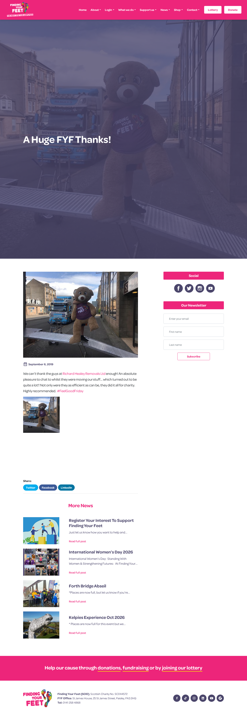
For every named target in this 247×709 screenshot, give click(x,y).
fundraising (136, 667)
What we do (126, 10)
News (164, 10)
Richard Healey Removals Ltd (84, 373)
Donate (233, 10)
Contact (192, 10)
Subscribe (193, 356)
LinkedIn (66, 488)
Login (108, 10)
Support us (147, 10)
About (95, 10)
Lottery (213, 10)
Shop (177, 10)
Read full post (77, 541)
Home (83, 10)
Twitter (30, 488)
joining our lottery (182, 667)
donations (109, 667)
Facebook (48, 488)
